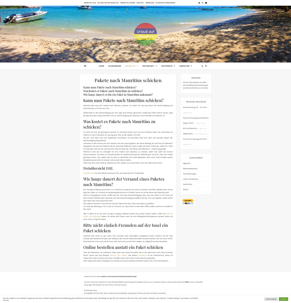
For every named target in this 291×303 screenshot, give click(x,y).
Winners (113, 255)
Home (101, 66)
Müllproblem (188, 133)
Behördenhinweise (190, 168)
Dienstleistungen (189, 174)
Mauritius (130, 66)
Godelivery (142, 255)
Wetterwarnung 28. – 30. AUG (194, 107)
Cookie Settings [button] (271, 299)
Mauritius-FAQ (90, 3)
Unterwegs (167, 66)
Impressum (150, 3)
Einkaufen (184, 66)
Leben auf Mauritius (190, 179)
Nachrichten (187, 184)
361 (118, 255)
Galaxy (124, 255)
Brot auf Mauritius (190, 128)
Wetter (186, 189)
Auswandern (114, 66)
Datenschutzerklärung (165, 3)
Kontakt (140, 3)
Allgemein (187, 163)
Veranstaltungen (127, 3)
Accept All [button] (283, 299)
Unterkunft (148, 66)
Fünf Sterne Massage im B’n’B (194, 139)
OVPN (186, 282)
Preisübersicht (89, 173)
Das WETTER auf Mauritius (108, 3)
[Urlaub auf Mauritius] (145, 34)
